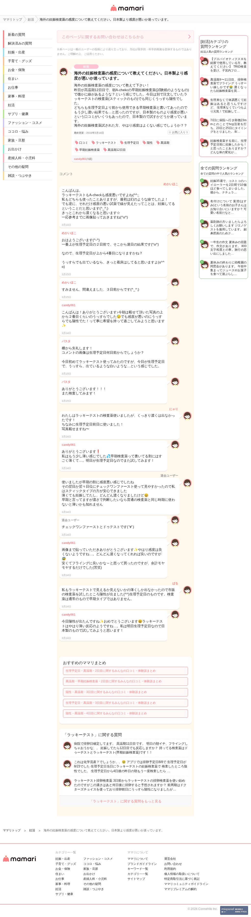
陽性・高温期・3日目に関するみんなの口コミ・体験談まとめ (106, 692)
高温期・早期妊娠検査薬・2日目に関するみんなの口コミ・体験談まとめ (114, 681)
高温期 (165, 142)
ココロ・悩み (18, 131)
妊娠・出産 (16, 52)
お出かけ (15, 149)
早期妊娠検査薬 (89, 150)
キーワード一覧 (137, 868)
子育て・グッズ (20, 61)
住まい (13, 79)
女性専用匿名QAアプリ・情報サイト (127, 11)
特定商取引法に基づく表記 (182, 879)
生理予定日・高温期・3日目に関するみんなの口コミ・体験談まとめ (111, 703)
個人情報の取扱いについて (182, 874)
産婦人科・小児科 (21, 158)
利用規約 (170, 868)
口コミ (83, 142)
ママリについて (137, 858)
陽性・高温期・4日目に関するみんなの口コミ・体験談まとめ (106, 713)
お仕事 (13, 87)
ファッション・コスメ (25, 123)
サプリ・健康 (18, 114)
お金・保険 (16, 70)
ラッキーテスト (106, 142)
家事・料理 (16, 96)
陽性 (150, 142)
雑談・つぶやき (20, 175)
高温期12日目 (117, 150)
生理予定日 (131, 142)
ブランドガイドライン (142, 864)
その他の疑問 (18, 167)
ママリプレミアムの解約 (180, 889)
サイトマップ (136, 879)
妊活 (11, 105)
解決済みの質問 (20, 43)
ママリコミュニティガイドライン (186, 884)
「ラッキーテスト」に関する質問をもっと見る (125, 801)
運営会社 (170, 858)
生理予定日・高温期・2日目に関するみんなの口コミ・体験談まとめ (111, 670)
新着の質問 (16, 34)
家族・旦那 (16, 140)
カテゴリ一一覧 (137, 874)
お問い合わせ (173, 864)
